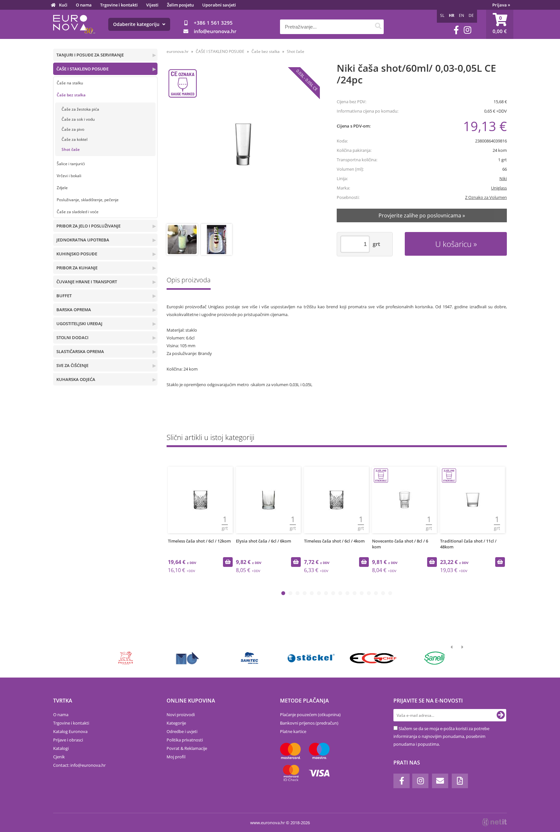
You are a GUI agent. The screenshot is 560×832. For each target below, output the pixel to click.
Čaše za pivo (73, 129)
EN (461, 15)
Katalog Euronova (70, 731)
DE (471, 15)
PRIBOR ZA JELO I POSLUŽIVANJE (88, 226)
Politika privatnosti (185, 740)
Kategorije (176, 723)
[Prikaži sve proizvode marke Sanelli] (434, 658)
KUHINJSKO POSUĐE (76, 254)
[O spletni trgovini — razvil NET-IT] (494, 822)
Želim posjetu (180, 5)
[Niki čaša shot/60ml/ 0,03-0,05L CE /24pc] (243, 144)
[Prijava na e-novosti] (501, 715)
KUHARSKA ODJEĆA (75, 379)
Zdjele (62, 187)
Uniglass (499, 188)
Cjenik (59, 757)
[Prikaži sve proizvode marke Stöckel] (311, 658)
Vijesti (152, 5)
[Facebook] (456, 30)
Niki (503, 178)
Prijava (501, 5)
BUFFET (64, 296)
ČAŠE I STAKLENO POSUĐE (82, 69)
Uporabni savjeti (219, 5)
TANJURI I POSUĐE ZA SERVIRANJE (90, 55)
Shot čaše (71, 149)
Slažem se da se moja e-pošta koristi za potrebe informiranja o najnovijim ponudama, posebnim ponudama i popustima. (441, 736)
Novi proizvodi (181, 714)
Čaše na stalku (70, 83)
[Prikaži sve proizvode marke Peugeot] (125, 658)
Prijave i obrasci (68, 740)
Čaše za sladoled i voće (78, 211)
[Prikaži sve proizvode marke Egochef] (372, 658)
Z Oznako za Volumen (486, 197)
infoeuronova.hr (215, 31)
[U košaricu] (228, 562)
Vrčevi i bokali (69, 175)
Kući (63, 5)
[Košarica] (499, 24)
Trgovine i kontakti (119, 5)
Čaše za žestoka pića (80, 109)
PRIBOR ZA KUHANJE (77, 268)
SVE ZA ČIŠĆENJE (72, 365)
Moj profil (176, 757)
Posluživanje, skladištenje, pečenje (88, 199)
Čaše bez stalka (71, 95)
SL (442, 15)
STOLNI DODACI (72, 337)
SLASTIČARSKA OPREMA (80, 351)
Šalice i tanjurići (71, 163)
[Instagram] (467, 30)
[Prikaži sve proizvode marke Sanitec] (249, 658)
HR (451, 15)
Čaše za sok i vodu (78, 119)
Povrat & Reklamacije (187, 748)
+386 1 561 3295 (213, 22)
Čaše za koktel (75, 139)
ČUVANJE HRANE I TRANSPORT (86, 282)
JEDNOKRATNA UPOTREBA (82, 240)
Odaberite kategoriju (137, 24)
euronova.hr (178, 51)
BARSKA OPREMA (73, 309)
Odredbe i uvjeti (182, 731)
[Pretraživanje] (378, 26)
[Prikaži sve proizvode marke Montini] (187, 658)
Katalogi (61, 748)
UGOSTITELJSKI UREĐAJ (79, 323)
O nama (84, 5)
